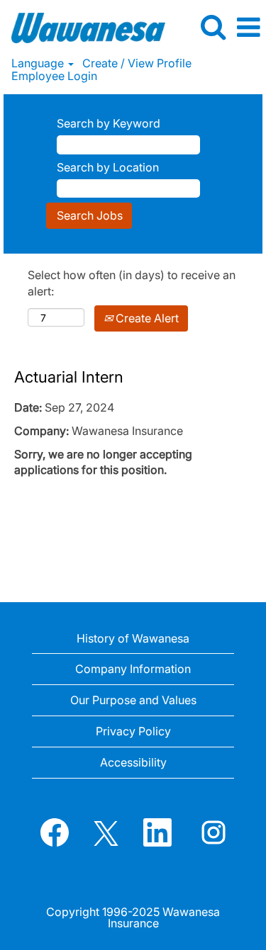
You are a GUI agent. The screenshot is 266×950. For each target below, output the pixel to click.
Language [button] (39, 63)
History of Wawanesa (133, 638)
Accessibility (133, 762)
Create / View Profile (137, 63)
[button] (248, 27)
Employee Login (54, 75)
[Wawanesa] (83, 26)
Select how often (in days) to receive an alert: (131, 283)
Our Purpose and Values (133, 700)
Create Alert (146, 318)
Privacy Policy (133, 731)
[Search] (213, 27)
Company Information (133, 669)
